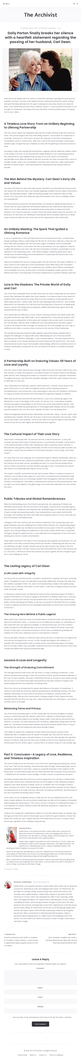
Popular (16, 869)
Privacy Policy (22, 1055)
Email (40, 997)
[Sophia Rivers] (8, 885)
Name (40, 988)
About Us (33, 1055)
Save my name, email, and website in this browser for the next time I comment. (42, 1017)
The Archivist (40, 15)
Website (40, 1007)
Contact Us (43, 1055)
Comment (40, 968)
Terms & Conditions (56, 1055)
